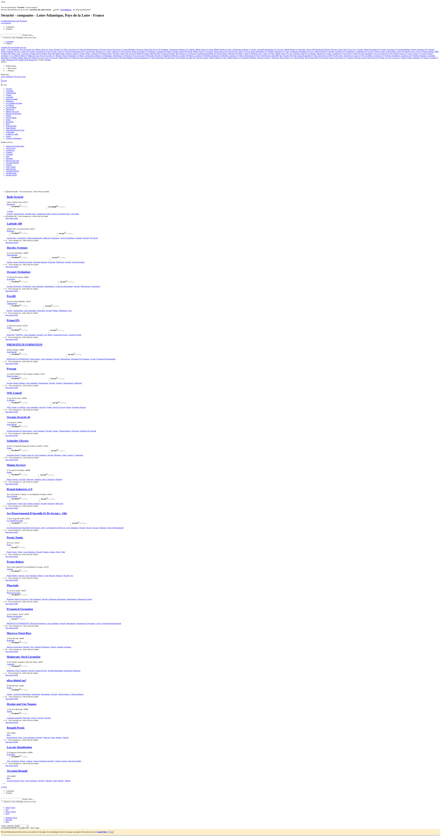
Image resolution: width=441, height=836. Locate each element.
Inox (70, 311)
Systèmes (59, 383)
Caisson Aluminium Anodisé (43, 761)
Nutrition (37, 479)
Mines (50, 335)
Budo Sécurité (15, 196)
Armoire (70, 455)
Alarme (9, 262)
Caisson (29, 761)
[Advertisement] (43, 183)
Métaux (55, 311)
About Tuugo (10, 808)
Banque (41, 576)
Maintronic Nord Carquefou (23, 656)
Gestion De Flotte (74, 335)
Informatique (49, 286)
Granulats (78, 238)
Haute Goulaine (19, 383)
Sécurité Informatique (55, 671)
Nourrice (40, 718)
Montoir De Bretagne (38, 623)
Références (60, 262)
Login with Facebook (19, 21)
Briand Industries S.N (19, 489)
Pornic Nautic (15, 537)
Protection (75, 431)
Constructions (12, 504)
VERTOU (19, 335)
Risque (68, 407)
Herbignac (10, 231)
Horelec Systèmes (17, 247)
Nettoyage (30, 479)
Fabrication (41, 311)
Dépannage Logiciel (84, 599)
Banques (59, 576)
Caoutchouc (21, 238)
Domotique (36, 694)
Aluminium (15, 761)
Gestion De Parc (41, 671)
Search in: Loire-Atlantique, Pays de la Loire (19, 38)
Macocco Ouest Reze (19, 633)
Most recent (12, 68)
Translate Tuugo (11, 818)
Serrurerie (51, 504)
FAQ (7, 814)
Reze (20, 738)
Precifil (11, 296)
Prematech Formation (20, 608)
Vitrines (53, 647)
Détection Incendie (25, 262)
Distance (11, 71)
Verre (32, 647)
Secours (89, 528)
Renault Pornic (16, 727)
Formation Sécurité (79, 407)
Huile (53, 738)
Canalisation (78, 455)
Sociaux (95, 528)
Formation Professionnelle (105, 359)
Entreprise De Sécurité (88, 431)
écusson (64, 761)
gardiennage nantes (44, 214)
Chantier (58, 761)
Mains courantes (34, 504)
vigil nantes (75, 214)
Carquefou (10, 664)
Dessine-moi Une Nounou (21, 704)
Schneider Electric (18, 440)
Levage (93, 359)
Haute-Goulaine (12, 376)
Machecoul (11, 204)
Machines (57, 455)
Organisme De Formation (80, 359)
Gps (45, 335)
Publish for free (7, 47)
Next (5, 787)
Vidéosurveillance (77, 694)
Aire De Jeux (11, 238)
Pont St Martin (12, 496)
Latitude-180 (14, 223)
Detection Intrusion (40, 262)
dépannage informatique (57, 599)
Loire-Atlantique (38, 286)
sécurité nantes (19, 214)
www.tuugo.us (65, 10)
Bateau (52, 552)
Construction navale (60, 335)
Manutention (65, 359)
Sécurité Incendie (78, 262)
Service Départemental (115, 528)
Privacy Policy (11, 812)
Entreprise (51, 262)
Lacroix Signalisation (19, 747)
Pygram (11, 368)
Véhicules (46, 738)
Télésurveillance (65, 431)
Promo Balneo (15, 561)
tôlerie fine (59, 504)
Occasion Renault (17, 770)
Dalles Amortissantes (34, 238)
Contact (10, 211)
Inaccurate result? (12, 218)
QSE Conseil (14, 392)
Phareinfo (12, 585)
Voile (63, 552)
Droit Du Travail (59, 407)
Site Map (9, 820)
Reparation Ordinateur (72, 671)
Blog (7, 822)
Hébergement (85, 286)
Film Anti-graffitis (74, 761)
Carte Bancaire (49, 576)
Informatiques (68, 383)
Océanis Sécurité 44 (18, 417)
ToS (7, 810)
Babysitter (26, 718)
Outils (64, 455)
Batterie (59, 738)
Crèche (33, 718)
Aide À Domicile (48, 479)
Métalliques (63, 311)
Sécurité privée (30, 214)
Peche (58, 552)
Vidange (65, 738)
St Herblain (11, 279)
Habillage (58, 479)
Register (8, 21)
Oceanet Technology (19, 271)
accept (111, 832)
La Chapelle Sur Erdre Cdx (55, 528)
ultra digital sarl (16, 680)
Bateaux (46, 552)
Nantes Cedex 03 (27, 455)
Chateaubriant (18, 311)
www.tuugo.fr (6, 23)
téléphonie (78, 383)
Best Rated (12, 66)
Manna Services (16, 464)
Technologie (95, 286)
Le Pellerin (11, 400)
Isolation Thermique (42, 647)
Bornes (22, 761)
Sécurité (10, 214)
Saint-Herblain (12, 255)
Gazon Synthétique (67, 238)
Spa (71, 576)
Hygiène (49, 407)
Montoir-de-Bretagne (14, 616)
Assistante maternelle (14, 718)
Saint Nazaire (35, 359)
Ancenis (10, 569)
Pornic (9, 545)
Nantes (9, 448)
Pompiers (102, 528)
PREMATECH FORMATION (24, 344)
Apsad (15, 262)
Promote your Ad (20, 47)
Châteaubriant (12, 303)
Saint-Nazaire (12, 352)
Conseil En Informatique (64, 286)
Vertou (9, 328)
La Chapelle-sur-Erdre (15, 521)
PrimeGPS (13, 320)
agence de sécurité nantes (61, 214)
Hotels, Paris (27, 35)
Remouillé (10, 640)
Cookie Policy (101, 832)
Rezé (8, 735)
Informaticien (71, 599)
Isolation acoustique (64, 647)
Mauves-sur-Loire (13, 593)
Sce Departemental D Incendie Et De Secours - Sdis (37, 513)
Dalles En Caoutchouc (51, 238)
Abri (8, 761)
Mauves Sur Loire (21, 599)
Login (3, 21)
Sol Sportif (94, 238)
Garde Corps (22, 504)
